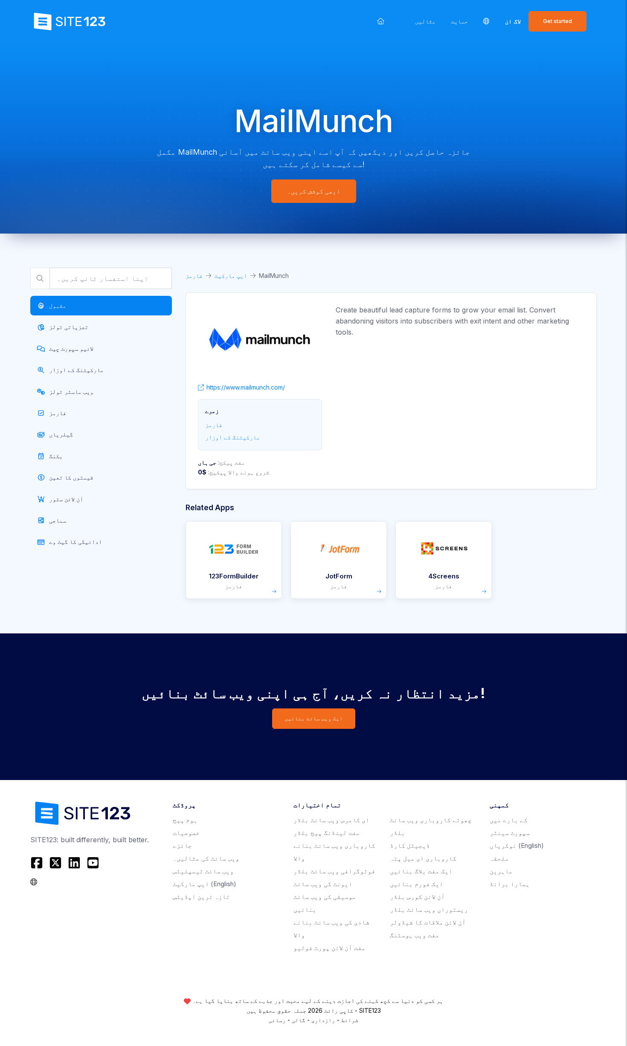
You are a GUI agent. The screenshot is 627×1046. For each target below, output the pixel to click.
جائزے (182, 845)
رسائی (277, 1020)
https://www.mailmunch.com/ (245, 387)
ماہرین (501, 871)
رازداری (323, 1020)
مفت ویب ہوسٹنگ (414, 935)
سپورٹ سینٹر (510, 833)
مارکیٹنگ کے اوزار (232, 437)
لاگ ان (513, 21)
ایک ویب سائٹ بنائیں (313, 718)
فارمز (194, 275)
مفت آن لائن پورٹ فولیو (329, 948)
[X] (55, 862)
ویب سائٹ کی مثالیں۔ (206, 858)
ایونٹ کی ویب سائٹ (322, 884)
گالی (298, 1020)
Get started (557, 21)
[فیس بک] (37, 862)
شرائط (349, 1020)
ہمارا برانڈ (510, 884)
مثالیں (425, 21)
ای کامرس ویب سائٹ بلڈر (331, 820)
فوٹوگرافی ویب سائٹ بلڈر (334, 871)
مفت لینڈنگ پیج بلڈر (326, 833)
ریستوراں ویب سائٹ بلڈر (429, 909)
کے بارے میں (509, 820)
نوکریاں (517, 845)
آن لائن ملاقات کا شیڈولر (428, 922)
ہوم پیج (185, 820)
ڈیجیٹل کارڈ (410, 845)
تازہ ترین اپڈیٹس (201, 897)
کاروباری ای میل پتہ (423, 858)
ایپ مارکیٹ (231, 275)
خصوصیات (186, 833)
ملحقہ (499, 858)
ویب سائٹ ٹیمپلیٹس (203, 871)
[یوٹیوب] (93, 862)
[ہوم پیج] (380, 21)
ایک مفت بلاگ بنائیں (421, 871)
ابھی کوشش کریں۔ (313, 191)
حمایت (459, 21)
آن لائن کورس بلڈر (417, 897)
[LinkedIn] (74, 862)
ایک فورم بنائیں (416, 884)
